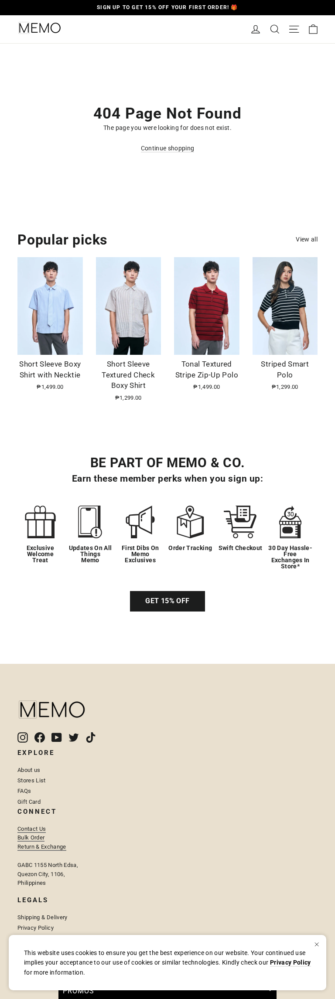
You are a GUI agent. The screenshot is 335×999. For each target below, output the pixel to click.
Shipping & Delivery (42, 917)
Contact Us (31, 829)
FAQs (24, 791)
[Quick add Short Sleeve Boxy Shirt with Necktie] (71, 344)
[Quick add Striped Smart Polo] (305, 344)
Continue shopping (168, 148)
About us (29, 770)
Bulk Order (30, 837)
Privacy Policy (35, 927)
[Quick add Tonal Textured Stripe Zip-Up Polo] (227, 344)
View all (307, 239)
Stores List (31, 780)
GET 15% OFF (167, 601)
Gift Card (29, 802)
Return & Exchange (41, 846)
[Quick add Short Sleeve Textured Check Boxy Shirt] (149, 344)
